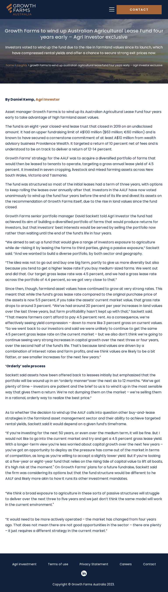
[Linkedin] (84, 573)
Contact (139, 9)
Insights (21, 65)
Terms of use (58, 564)
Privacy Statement (94, 564)
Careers (126, 564)
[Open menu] (111, 9)
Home (10, 65)
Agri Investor (48, 99)
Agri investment (24, 564)
